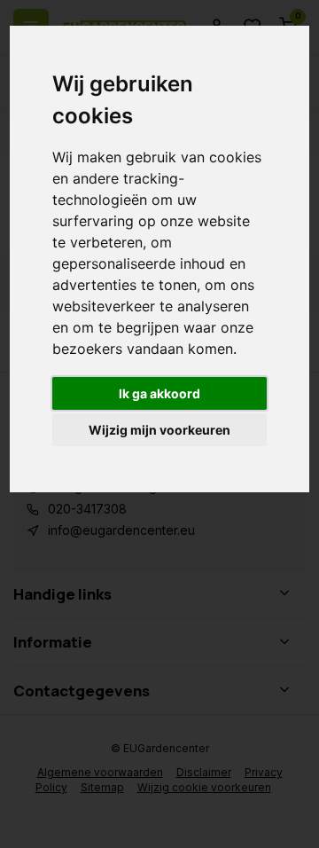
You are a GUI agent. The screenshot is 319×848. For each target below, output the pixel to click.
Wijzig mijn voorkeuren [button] (159, 429)
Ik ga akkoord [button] (159, 393)
